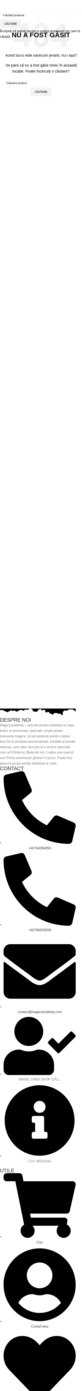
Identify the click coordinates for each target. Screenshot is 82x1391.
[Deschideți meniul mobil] (5, 6)
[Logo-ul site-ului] (41, 6)
